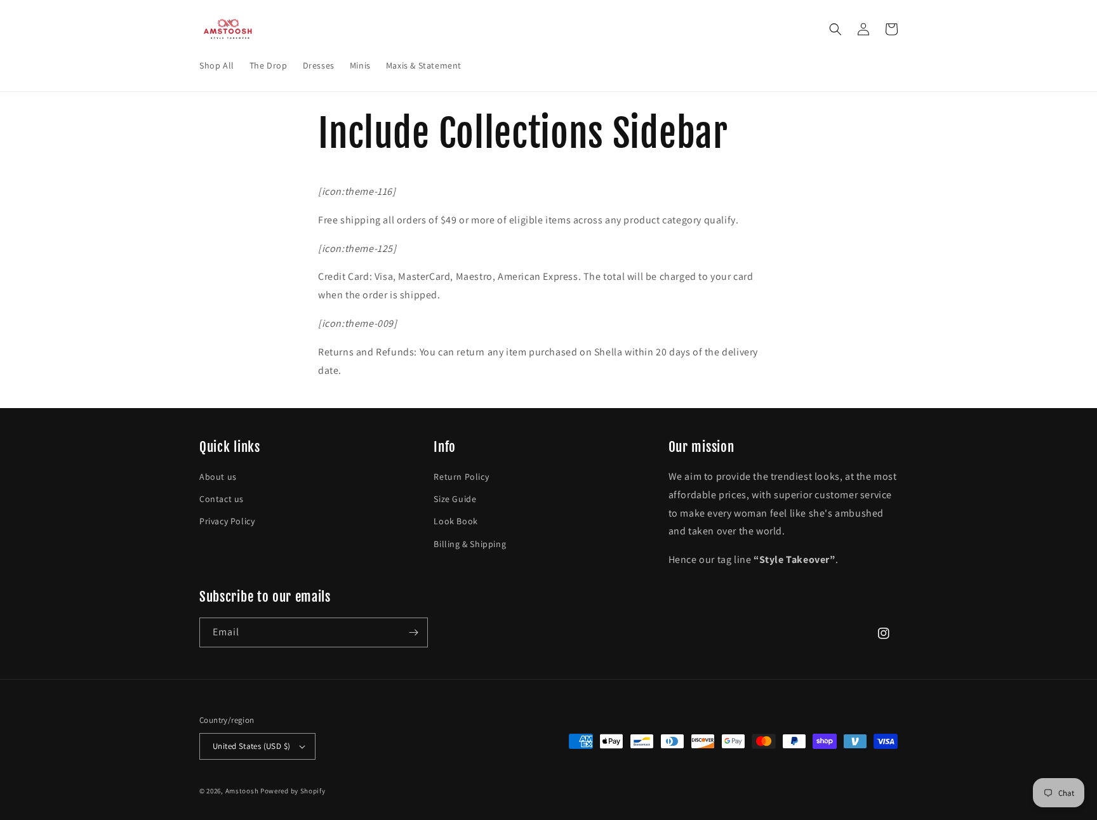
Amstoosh (242, 790)
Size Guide (455, 499)
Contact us (221, 499)
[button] (835, 29)
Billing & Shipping (470, 544)
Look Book (455, 521)
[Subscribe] (413, 632)
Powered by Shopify (293, 790)
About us (218, 476)
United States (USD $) (251, 746)
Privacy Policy (227, 521)
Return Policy (461, 476)
